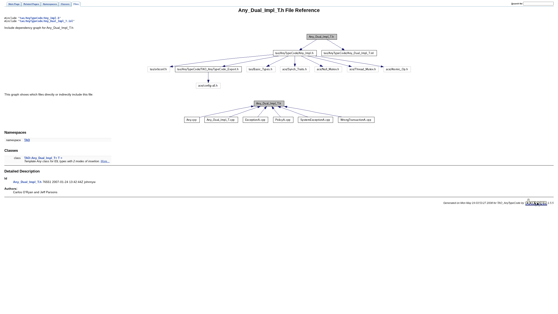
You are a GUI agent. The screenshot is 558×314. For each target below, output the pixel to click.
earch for (517, 3)
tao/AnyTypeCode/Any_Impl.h (39, 18)
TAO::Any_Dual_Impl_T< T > (43, 158)
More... (105, 161)
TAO (27, 140)
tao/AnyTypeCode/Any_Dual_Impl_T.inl (46, 21)
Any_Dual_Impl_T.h (27, 182)
